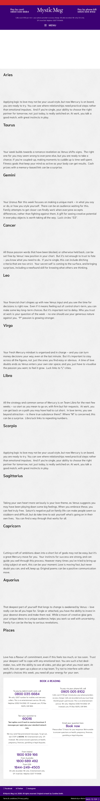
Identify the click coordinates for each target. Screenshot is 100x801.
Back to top (91, 799)
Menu (52, 25)
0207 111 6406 (58, 20)
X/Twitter (19, 788)
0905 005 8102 (86, 11)
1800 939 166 (27, 754)
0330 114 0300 (20, 703)
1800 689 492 (27, 760)
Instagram (31, 788)
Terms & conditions (10, 798)
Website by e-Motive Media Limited (83, 798)
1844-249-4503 (27, 767)
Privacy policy (23, 798)
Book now (73, 725)
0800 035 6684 (19, 11)
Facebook (8, 788)
